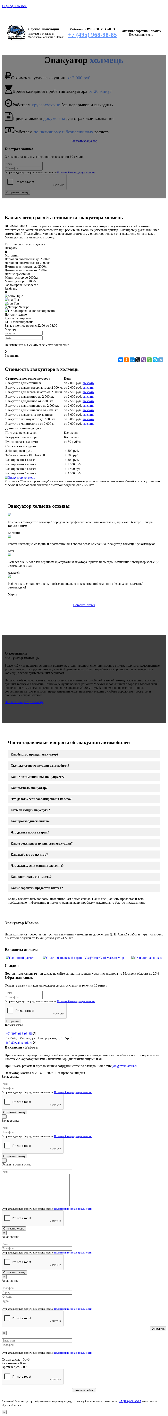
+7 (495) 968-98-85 (14, 6)
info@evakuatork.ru (19, 1042)
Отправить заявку (17, 192)
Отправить (12, 1021)
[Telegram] (160, 359)
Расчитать (12, 355)
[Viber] (143, 359)
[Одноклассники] (126, 359)
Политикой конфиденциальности (76, 172)
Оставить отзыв (84, 605)
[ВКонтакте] (120, 359)
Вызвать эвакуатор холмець (24, 702)
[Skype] (155, 359)
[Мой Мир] (132, 359)
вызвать (88, 383)
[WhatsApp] (149, 359)
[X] (137, 359)
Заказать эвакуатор (84, 141)
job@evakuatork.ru (124, 1066)
